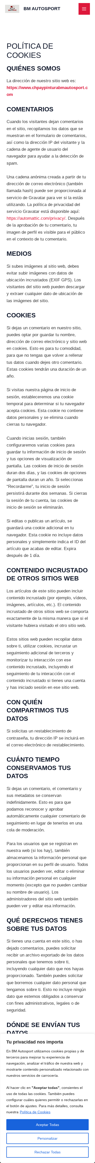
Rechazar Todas (47, 1152)
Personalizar (47, 1138)
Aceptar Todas (47, 1125)
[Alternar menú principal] (84, 9)
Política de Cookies (35, 1112)
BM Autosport (42, 8)
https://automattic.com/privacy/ (36, 218)
